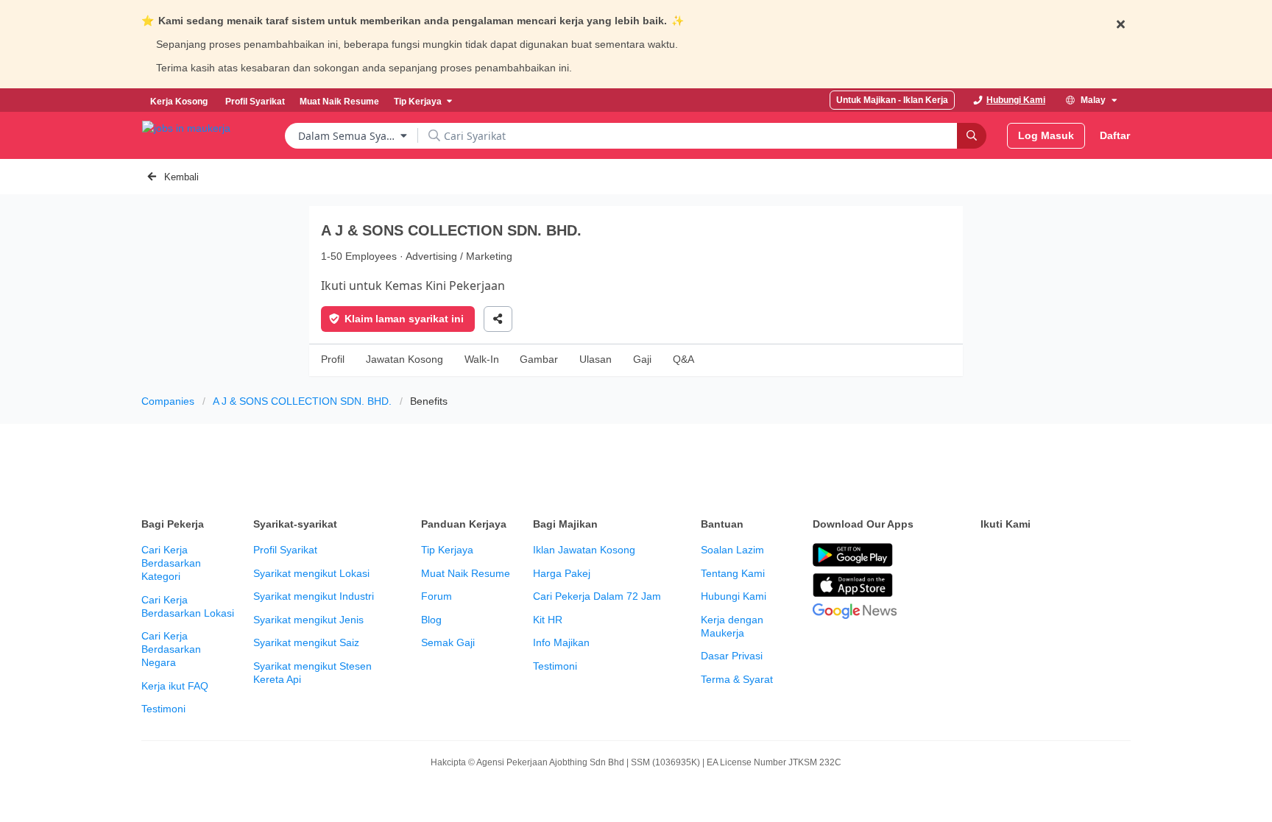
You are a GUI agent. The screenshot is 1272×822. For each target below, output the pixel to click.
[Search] (971, 136)
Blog (431, 620)
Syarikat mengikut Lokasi (311, 573)
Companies (167, 401)
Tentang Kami (733, 573)
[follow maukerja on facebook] (989, 556)
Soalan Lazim (732, 550)
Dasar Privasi (732, 656)
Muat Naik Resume (465, 573)
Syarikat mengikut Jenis (308, 620)
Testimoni (163, 709)
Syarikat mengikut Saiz (306, 642)
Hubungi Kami (733, 596)
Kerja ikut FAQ (174, 686)
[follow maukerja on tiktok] (989, 592)
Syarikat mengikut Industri (313, 596)
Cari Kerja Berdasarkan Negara (171, 649)
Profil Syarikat (285, 550)
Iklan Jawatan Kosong (584, 550)
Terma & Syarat (737, 679)
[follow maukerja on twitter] (1022, 556)
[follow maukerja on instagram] (1086, 556)
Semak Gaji (448, 642)
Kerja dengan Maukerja (732, 626)
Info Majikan (561, 642)
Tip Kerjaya (447, 550)
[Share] (498, 319)
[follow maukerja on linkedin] (1119, 556)
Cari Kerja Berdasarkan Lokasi (187, 606)
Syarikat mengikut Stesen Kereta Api (312, 672)
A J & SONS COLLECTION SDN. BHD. (302, 401)
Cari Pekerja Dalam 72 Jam (597, 596)
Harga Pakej (561, 573)
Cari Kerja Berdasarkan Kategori (171, 563)
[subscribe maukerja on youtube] (1054, 556)
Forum (436, 596)
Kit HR (547, 620)
